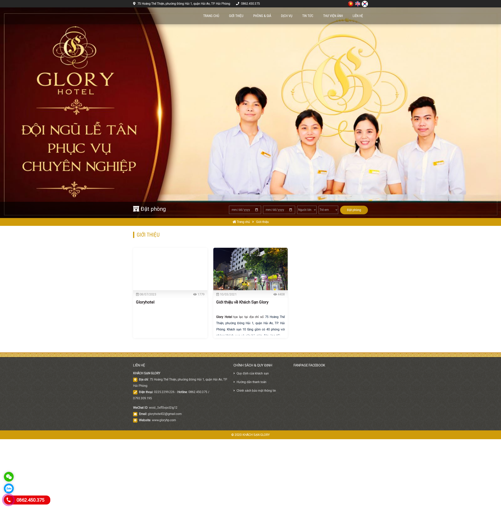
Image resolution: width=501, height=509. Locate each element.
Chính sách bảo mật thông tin (256, 390)
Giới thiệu (236, 16)
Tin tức (307, 16)
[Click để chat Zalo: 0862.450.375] (9, 488)
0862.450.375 (250, 3)
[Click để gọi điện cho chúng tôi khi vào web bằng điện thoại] (8, 500)
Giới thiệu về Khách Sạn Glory (242, 302)
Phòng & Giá (262, 16)
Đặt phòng (354, 210)
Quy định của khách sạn (252, 373)
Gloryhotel (145, 302)
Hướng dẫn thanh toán (251, 382)
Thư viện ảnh (333, 16)
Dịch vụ (286, 16)
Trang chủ (211, 16)
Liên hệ (358, 16)
